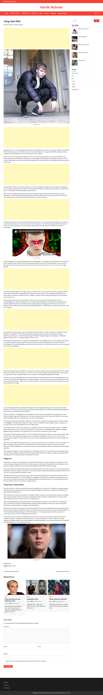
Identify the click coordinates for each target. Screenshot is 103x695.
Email (39, 646)
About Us (34, 13)
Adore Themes (67, 693)
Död (10, 563)
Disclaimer (6, 682)
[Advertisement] (37, 38)
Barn (40, 13)
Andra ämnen (62, 13)
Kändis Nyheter (51, 7)
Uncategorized (75, 89)
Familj (46, 13)
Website (6, 654)
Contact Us (25, 13)
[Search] (98, 13)
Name (6, 646)
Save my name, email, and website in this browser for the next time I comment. (26, 661)
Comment (7, 626)
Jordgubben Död (32, 599)
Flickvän (73, 84)
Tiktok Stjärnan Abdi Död (58, 599)
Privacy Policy (15, 13)
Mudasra (21, 24)
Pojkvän (53, 13)
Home (6, 13)
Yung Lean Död (8, 150)
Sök (96, 20)
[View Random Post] (95, 13)
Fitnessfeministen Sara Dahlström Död (13, 600)
